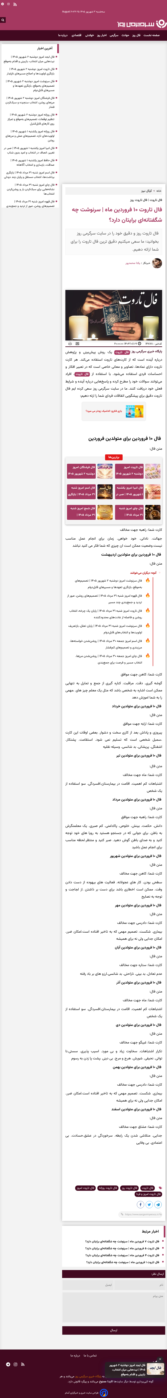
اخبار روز (102, 35)
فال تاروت (122, 352)
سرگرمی (114, 35)
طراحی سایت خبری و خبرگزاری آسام (82, 1393)
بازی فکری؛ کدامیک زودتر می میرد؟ (104, 411)
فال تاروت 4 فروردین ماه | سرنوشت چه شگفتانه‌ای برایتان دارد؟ (122, 1255)
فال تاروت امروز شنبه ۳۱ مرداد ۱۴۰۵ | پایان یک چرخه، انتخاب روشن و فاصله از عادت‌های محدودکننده (105, 614)
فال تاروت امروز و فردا (148, 1194)
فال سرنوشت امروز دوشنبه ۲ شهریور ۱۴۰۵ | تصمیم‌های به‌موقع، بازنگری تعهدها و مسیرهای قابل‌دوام (108, 584)
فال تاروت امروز (85, 1188)
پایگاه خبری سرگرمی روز (146, 351)
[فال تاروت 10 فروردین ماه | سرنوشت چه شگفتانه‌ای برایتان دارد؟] (158, 1205)
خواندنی (89, 35)
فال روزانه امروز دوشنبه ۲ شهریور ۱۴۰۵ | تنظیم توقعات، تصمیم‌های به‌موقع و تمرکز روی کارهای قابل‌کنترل (31, 119)
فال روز (136, 35)
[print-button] (70, 343)
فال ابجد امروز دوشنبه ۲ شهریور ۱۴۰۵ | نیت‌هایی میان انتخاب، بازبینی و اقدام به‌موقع (127, 1370)
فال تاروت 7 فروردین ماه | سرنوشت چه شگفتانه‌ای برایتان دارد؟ (122, 1241)
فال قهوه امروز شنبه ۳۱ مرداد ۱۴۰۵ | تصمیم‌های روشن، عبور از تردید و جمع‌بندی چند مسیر (104, 599)
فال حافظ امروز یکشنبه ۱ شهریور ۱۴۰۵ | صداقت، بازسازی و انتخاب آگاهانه (32, 162)
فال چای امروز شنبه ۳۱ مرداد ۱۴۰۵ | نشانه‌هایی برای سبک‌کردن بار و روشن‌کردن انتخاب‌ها (130, 513)
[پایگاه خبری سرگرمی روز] (142, 24)
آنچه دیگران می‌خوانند (143, 573)
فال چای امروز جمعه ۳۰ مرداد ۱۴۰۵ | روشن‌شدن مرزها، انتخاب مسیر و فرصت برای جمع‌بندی (109, 659)
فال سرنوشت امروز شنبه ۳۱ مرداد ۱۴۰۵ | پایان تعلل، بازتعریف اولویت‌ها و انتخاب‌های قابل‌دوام (105, 629)
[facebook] (141, 1205)
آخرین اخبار (44, 48)
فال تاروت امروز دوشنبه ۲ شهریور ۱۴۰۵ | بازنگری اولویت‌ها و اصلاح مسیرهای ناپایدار (129, 472)
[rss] (23, 1365)
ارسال (113, 1330)
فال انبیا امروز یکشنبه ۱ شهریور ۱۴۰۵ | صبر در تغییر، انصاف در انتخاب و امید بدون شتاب (129, 492)
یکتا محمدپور (132, 263)
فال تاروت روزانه (108, 1188)
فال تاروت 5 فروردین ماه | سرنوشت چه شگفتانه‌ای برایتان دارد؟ (122, 1248)
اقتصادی (77, 35)
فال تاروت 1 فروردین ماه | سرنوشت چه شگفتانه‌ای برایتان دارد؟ (122, 1262)
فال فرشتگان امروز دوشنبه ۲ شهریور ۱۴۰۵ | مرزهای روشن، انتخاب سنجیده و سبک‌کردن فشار (81, 472)
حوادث (125, 35)
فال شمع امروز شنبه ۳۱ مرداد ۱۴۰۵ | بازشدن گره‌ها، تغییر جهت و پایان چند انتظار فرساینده (82, 513)
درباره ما (63, 35)
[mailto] (76, 344)
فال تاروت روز (129, 1188)
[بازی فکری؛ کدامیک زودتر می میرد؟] (133, 411)
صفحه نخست (152, 35)
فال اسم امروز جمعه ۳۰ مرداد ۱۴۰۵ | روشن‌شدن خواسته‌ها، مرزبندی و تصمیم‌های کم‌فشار (106, 644)
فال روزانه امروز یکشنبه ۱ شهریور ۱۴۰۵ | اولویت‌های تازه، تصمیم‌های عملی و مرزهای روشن (29, 136)
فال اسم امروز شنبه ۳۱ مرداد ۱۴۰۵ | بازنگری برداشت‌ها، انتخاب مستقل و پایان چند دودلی (81, 492)
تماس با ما (90, 1355)
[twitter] (149, 1205)
